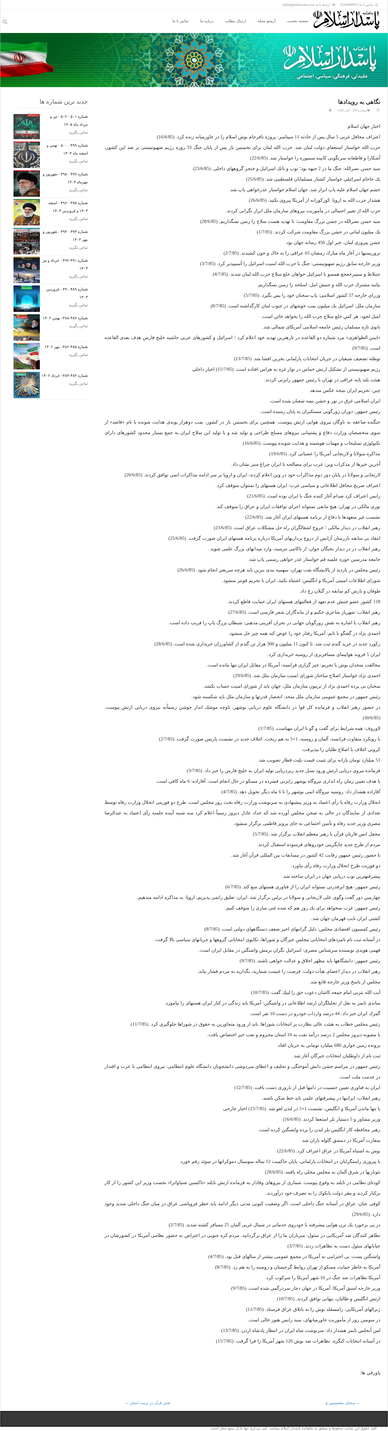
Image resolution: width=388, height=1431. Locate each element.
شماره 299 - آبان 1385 (352, 110)
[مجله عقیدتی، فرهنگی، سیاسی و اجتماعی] (350, 20)
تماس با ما (180, 21)
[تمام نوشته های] (330, 110)
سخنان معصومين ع (343, 1403)
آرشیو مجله (267, 21)
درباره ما (207, 21)
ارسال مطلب (235, 21)
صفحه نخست (297, 21)
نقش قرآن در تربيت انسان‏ (148, 1403)
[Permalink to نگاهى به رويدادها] (378, 110)
